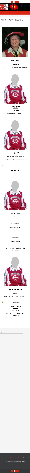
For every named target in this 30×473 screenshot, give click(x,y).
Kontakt (4, 16)
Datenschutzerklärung (18, 463)
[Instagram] (15, 2)
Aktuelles (3, 457)
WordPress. (20, 466)
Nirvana (15, 466)
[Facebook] (12, 2)
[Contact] (17, 2)
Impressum (9, 463)
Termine (10, 457)
